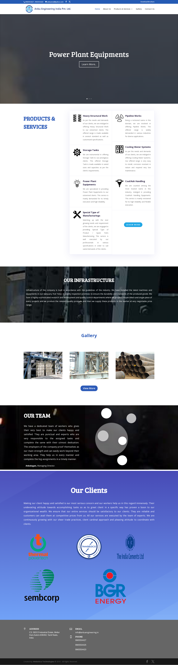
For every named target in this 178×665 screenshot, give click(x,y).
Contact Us (149, 9)
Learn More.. (89, 64)
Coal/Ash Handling (135, 181)
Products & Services (122, 9)
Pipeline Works (133, 115)
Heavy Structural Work (95, 115)
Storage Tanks (91, 150)
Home (97, 9)
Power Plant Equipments (89, 54)
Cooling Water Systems (138, 146)
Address (34, 628)
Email (78, 628)
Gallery (139, 9)
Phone (79, 636)
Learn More (133, 224)
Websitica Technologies (43, 661)
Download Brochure (147, 2)
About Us (107, 9)
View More (89, 388)
